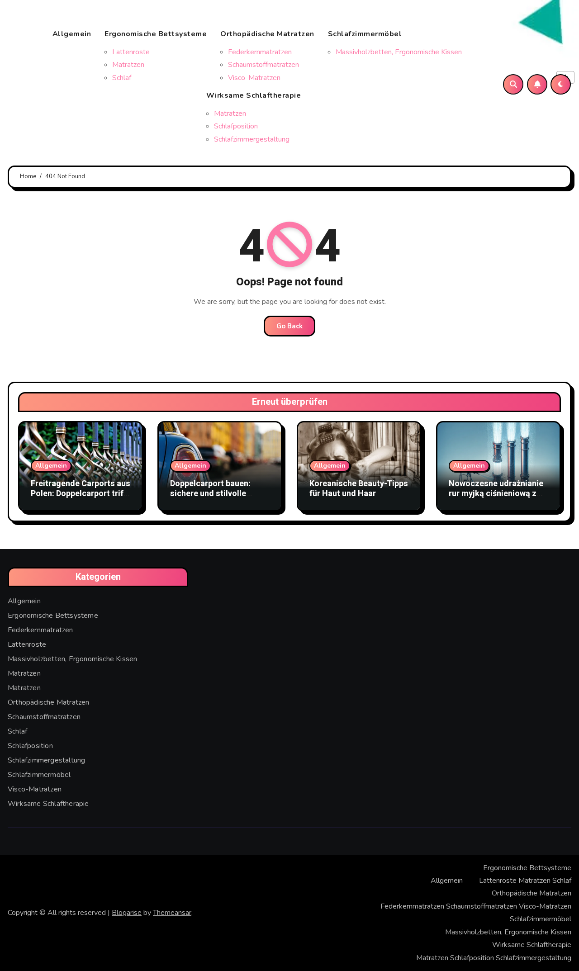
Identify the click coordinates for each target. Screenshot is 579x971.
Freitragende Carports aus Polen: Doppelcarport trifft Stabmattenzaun (80, 493)
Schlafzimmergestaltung (252, 139)
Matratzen (128, 65)
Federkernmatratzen (260, 52)
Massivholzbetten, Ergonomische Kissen (399, 52)
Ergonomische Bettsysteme (155, 34)
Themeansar (172, 913)
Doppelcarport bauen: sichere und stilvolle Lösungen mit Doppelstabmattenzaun (214, 498)
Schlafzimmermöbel (365, 34)
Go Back (289, 326)
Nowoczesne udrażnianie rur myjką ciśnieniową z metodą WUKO (496, 493)
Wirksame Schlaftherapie (253, 95)
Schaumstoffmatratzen (263, 65)
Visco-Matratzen (254, 78)
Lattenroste (131, 52)
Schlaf (121, 78)
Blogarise (127, 913)
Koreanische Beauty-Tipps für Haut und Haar (358, 489)
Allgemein (71, 34)
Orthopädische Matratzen (267, 34)
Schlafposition (236, 126)
